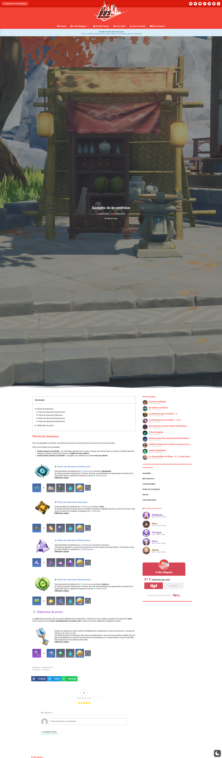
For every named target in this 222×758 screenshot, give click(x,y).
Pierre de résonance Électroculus (52, 418)
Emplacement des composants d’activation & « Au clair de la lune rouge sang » (170, 438)
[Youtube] (200, 3)
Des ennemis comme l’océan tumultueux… (168, 426)
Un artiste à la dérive (158, 408)
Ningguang (157, 544)
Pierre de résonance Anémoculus (52, 412)
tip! (153, 614)
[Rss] (218, 3)
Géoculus (87, 507)
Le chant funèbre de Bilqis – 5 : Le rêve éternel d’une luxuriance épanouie (170, 456)
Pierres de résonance (45, 409)
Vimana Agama (156, 432)
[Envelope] (214, 3)
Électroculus (88, 545)
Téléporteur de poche (45, 425)
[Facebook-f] (191, 3)
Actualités (147, 502)
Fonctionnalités (149, 513)
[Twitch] (204, 3)
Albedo (155, 579)
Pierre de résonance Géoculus (51, 415)
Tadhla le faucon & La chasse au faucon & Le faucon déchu (170, 444)
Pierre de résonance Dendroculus (52, 421)
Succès (146, 523)
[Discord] (209, 3)
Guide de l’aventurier (151, 518)
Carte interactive (149, 529)
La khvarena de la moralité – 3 (163, 414)
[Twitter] (195, 3)
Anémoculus (88, 471)
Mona (154, 553)
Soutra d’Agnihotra (157, 450)
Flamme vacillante (157, 401)
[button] (39, 678)
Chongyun (157, 561)
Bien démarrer (149, 507)
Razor (155, 570)
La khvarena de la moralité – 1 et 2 (165, 420)
